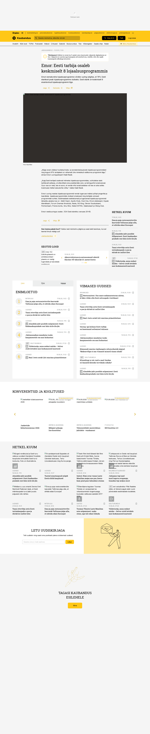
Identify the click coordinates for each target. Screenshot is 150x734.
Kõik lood (23, 44)
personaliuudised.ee (46, 33)
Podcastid (38, 44)
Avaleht (15, 44)
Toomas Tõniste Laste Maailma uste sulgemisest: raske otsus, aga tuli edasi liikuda (90, 511)
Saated (79, 503)
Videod (46, 44)
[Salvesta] (69, 298)
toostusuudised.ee (74, 33)
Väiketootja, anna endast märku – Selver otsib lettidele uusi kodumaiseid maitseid (124, 263)
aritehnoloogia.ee (112, 33)
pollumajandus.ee (124, 33)
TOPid (31, 44)
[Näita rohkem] (133, 33)
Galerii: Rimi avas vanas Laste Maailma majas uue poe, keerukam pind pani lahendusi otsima (90, 478)
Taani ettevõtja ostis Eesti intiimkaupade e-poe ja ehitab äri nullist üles (123, 249)
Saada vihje (98, 44)
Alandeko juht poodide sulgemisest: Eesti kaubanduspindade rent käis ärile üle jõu (124, 236)
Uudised (29, 310)
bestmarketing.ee (32, 33)
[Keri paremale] (107, 258)
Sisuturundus (71, 44)
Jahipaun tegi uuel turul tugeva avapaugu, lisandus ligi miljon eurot (119, 478)
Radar (106, 44)
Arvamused (84, 292)
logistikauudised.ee (60, 33)
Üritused (54, 44)
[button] (43, 542)
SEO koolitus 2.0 (111, 428)
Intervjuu (29, 298)
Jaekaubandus (47, 236)
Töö (79, 44)
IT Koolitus (109, 425)
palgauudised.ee (99, 33)
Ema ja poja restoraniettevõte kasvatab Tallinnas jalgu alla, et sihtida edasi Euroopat (124, 222)
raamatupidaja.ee (87, 33)
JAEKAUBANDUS (47, 50)
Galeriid (62, 44)
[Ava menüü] (22, 33)
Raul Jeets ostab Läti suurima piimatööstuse (47, 357)
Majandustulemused (117, 471)
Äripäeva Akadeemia (56, 425)
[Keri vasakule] (62, 258)
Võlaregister (87, 44)
